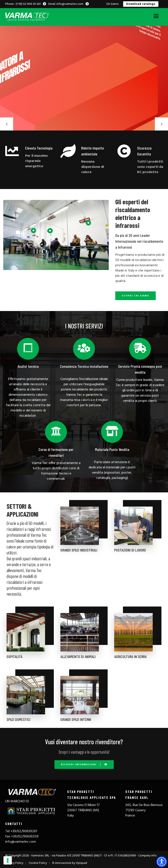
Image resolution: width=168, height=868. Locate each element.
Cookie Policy (38, 863)
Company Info (147, 855)
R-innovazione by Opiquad (69, 863)
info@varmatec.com (20, 842)
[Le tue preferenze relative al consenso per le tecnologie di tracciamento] (8, 860)
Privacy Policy (14, 863)
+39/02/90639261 (23, 831)
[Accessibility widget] (161, 861)
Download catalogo (140, 4)
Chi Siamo (112, 4)
